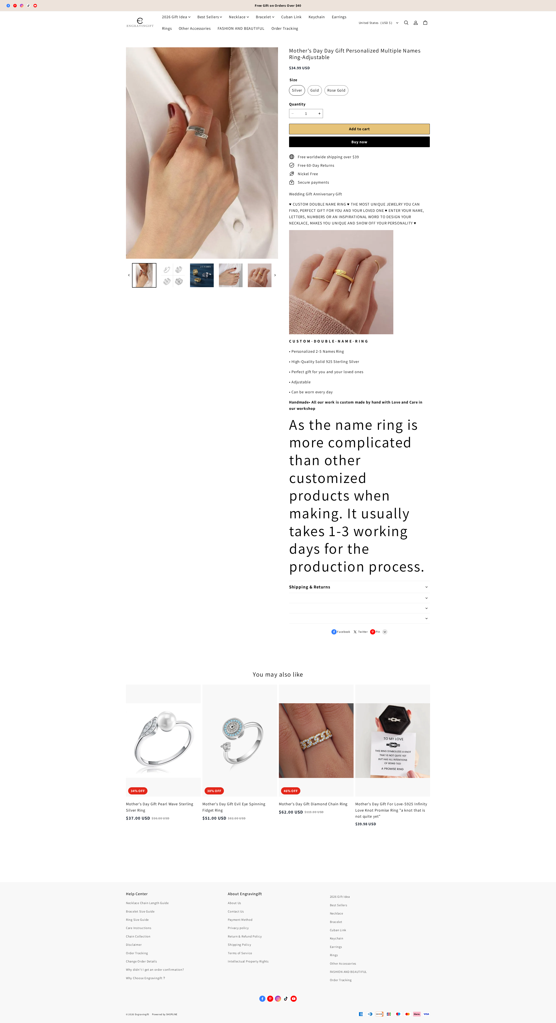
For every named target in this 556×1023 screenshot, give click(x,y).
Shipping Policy (239, 944)
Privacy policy (238, 928)
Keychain (317, 16)
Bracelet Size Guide (140, 911)
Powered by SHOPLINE (164, 1014)
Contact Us (236, 911)
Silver (297, 90)
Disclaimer (134, 944)
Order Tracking (284, 28)
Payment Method (240, 920)
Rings (167, 28)
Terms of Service (240, 953)
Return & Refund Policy (245, 936)
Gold (314, 90)
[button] (406, 22)
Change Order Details (141, 961)
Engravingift (142, 1014)
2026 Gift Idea (174, 16)
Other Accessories (195, 28)
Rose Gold (336, 90)
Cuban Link (291, 16)
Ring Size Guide (137, 920)
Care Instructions (138, 928)
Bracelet (263, 16)
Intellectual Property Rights (248, 961)
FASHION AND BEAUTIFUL (241, 28)
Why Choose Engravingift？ (146, 978)
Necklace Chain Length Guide (147, 903)
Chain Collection (138, 936)
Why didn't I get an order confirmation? (155, 969)
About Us (234, 903)
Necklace (237, 16)
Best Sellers (208, 16)
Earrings (339, 16)
